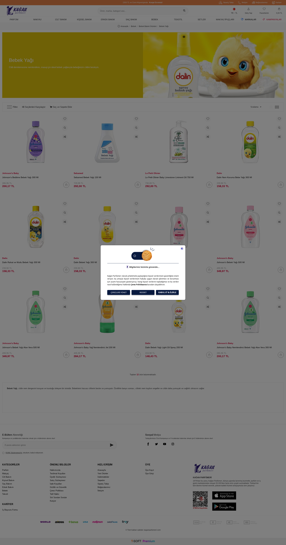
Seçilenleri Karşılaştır (34, 107)
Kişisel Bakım (84, 19)
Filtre (15, 107)
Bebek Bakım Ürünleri (148, 26)
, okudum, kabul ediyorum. (24, 453)
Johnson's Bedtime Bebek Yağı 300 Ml (20, 177)
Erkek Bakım (108, 19)
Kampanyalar (274, 19)
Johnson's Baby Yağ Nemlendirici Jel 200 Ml (94, 347)
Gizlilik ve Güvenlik (58, 487)
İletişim (244, 2)
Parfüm (14, 19)
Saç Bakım (131, 19)
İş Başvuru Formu (10, 510)
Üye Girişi (149, 473)
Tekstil (178, 19)
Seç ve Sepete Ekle (62, 107)
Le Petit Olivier (152, 173)
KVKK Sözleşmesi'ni (14, 453)
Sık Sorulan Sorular (58, 497)
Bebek (154, 19)
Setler (202, 19)
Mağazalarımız (262, 2)
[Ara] (184, 11)
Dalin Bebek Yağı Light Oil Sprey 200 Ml (164, 347)
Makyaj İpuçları (225, 19)
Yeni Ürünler (103, 473)
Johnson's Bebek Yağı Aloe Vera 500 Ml (21, 347)
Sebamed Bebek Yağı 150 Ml (87, 177)
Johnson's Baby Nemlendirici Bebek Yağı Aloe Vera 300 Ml (244, 347)
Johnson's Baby (10, 173)
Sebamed (78, 173)
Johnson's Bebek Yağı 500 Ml (231, 262)
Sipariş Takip (228, 2)
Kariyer (279, 2)
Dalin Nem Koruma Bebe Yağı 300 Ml (234, 177)
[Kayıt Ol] (112, 445)
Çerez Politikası (57, 491)
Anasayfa (124, 26)
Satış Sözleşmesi (57, 480)
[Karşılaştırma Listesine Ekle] (65, 137)
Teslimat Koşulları (57, 473)
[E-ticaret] (143, 541)
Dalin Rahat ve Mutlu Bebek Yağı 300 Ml (21, 262)
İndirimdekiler (103, 477)
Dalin (219, 173)
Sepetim (101, 480)
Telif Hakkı (54, 494)
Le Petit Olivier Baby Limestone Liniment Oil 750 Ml (169, 177)
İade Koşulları (56, 484)
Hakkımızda (55, 470)
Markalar (250, 19)
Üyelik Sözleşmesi (58, 477)
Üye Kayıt (149, 470)
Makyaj (37, 19)
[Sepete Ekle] (66, 185)
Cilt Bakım (61, 19)
